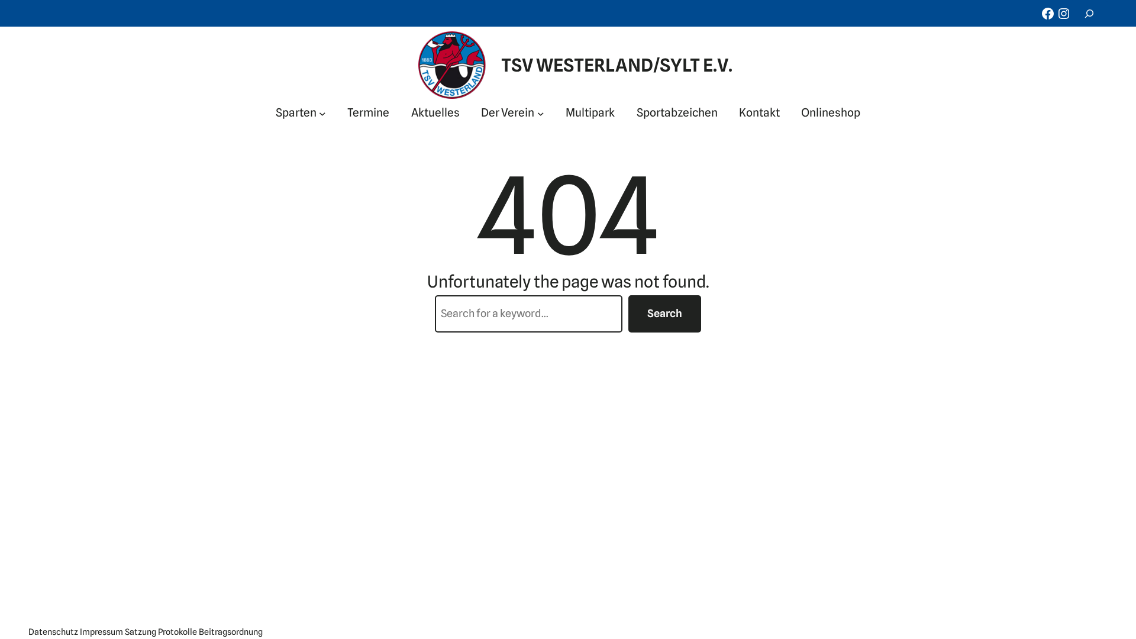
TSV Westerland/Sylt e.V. (616, 65)
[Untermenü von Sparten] (322, 113)
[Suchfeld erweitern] (1089, 13)
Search (664, 313)
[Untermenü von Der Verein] (540, 113)
